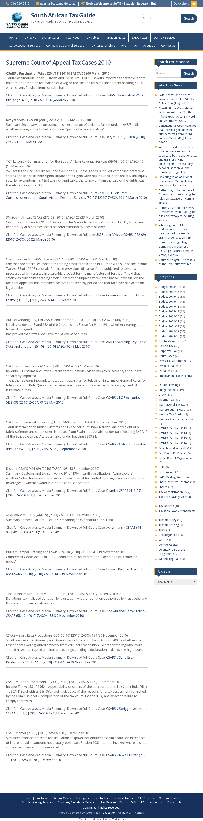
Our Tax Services (164, 37)
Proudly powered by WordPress (79, 812)
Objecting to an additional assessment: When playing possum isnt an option (175, 181)
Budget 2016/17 (169, 301)
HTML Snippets (86, 819)
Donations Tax (168, 371)
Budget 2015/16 (169, 296)
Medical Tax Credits (171, 414)
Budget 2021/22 (169, 326)
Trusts (163, 530)
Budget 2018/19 (169, 311)
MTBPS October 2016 (173, 443)
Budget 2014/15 (169, 291)
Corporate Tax (168, 351)
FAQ (124, 45)
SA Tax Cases (51, 37)
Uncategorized (168, 535)
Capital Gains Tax (170, 341)
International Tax (169, 404)
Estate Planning (168, 385)
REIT (162, 467)
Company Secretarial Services (65, 45)
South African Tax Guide (63, 15)
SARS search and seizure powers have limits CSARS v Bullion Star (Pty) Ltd (176, 99)
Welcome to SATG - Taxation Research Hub (126, 3)
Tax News (29, 37)
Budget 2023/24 (169, 331)
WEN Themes (135, 812)
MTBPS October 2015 (173, 438)
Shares (163, 487)
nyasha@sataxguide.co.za (57, 3)
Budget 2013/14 (169, 287)
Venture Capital (168, 544)
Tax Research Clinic (102, 45)
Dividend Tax (167, 366)
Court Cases (166, 356)
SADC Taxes (139, 37)
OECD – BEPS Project (173, 453)
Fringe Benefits (168, 390)
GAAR (162, 394)
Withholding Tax (169, 559)
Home (13, 37)
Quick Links (181, 3)
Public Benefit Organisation (176, 458)
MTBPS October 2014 (173, 433)
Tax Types (72, 37)
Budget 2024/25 (169, 336)
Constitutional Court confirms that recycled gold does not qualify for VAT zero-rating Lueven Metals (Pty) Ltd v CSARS (177, 134)
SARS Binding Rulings (172, 477)
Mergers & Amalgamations (176, 419)
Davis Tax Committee (173, 361)
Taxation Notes (115, 37)
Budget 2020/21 (169, 321)
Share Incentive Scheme (174, 482)
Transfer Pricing (169, 525)
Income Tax (166, 399)
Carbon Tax (166, 346)
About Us (149, 45)
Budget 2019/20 (169, 316)
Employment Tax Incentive (176, 375)
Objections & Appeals (172, 448)
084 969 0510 (20, 3)
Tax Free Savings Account (175, 497)
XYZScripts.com (117, 819)
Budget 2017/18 (169, 306)
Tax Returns (166, 506)
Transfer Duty (167, 520)
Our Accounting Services (24, 45)
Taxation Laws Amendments (177, 511)
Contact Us (168, 45)
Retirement (166, 472)
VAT (161, 540)
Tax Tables (92, 37)
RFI (135, 45)
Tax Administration (171, 492)
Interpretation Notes (172, 409)
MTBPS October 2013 (173, 428)
